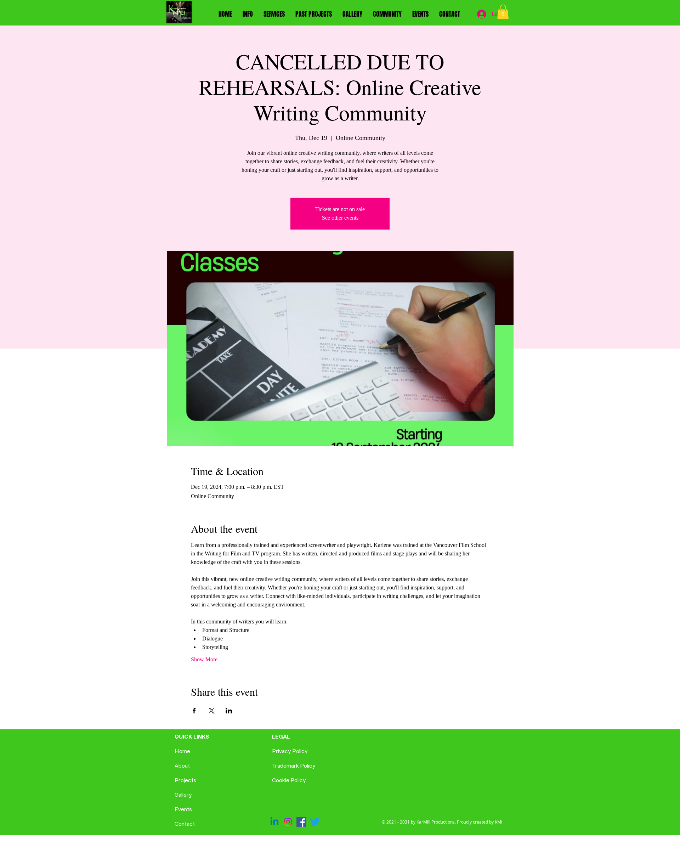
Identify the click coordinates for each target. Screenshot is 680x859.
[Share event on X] (211, 710)
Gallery (183, 795)
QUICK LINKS (192, 737)
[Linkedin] (274, 822)
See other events (340, 218)
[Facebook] (301, 822)
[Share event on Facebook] (194, 710)
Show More (204, 659)
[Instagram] (288, 822)
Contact (185, 824)
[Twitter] (315, 822)
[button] (503, 12)
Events (183, 809)
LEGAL (281, 737)
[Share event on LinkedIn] (229, 710)
